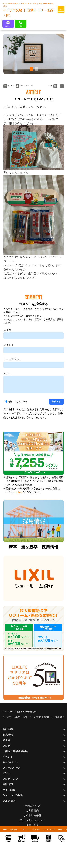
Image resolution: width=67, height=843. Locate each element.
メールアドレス (12, 359)
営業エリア (25, 829)
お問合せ (22, 401)
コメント (8, 374)
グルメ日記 (9, 800)
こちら (19, 492)
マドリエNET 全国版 (10, 3)
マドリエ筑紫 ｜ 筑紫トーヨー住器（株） (47, 717)
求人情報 (36, 829)
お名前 (7, 330)
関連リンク (32, 824)
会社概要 (13, 829)
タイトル (8, 344)
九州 (22, 3)
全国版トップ (32, 805)
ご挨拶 (4, 829)
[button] (31, 69)
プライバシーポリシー (32, 820)
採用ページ (62, 829)
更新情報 (8, 784)
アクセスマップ (49, 829)
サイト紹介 (9, 789)
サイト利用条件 (32, 815)
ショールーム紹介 (13, 795)
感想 (10, 401)
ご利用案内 (32, 810)
